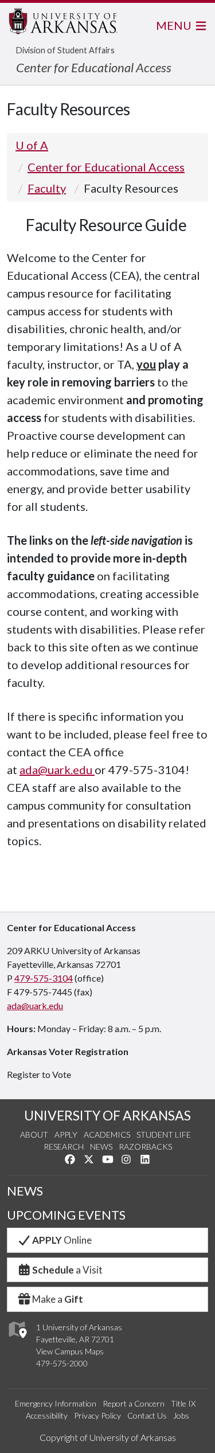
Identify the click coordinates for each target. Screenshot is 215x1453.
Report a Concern (134, 1403)
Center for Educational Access (93, 67)
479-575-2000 (62, 1363)
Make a (57, 1299)
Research (64, 1146)
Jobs (181, 1415)
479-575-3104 (43, 977)
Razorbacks (145, 1146)
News (101, 1146)
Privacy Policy (97, 1415)
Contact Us (147, 1415)
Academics (107, 1134)
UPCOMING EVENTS (66, 1215)
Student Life (163, 1134)
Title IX (183, 1403)
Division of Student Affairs (65, 50)
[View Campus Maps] (17, 1341)
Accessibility (47, 1415)
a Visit (67, 1270)
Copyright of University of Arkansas (108, 1437)
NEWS (25, 1191)
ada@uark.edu (57, 769)
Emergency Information (55, 1403)
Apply (65, 1134)
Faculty (47, 188)
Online (62, 1240)
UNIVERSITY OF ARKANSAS (107, 1115)
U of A (31, 145)
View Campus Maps (70, 1351)
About (34, 1134)
